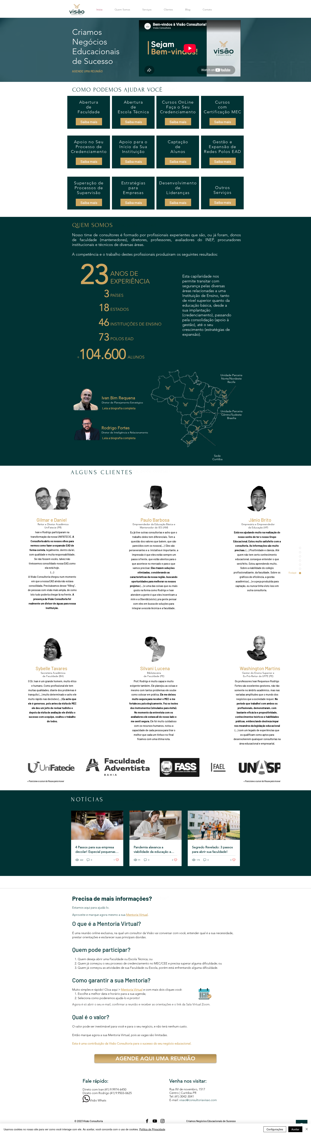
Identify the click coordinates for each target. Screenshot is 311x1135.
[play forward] (275, 767)
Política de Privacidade (152, 1129)
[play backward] (31, 767)
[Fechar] (307, 1129)
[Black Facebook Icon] (147, 1121)
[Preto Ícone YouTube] (154, 1121)
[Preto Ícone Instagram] (162, 1121)
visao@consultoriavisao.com (198, 1100)
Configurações (275, 1129)
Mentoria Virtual (132, 989)
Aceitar (295, 1129)
